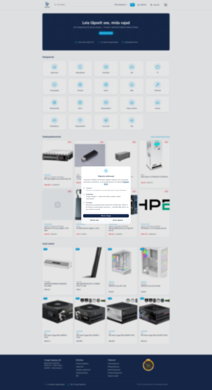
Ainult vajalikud (118, 220)
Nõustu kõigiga (106, 216)
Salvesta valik (94, 220)
